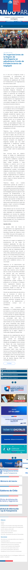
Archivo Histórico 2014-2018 (7, 529)
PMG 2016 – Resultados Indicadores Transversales (12, 534)
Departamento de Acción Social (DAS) (10, 544)
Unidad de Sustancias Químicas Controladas (11, 542)
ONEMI (2, 523)
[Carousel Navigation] (14, 382)
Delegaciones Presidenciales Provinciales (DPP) (12, 527)
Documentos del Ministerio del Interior (10, 549)
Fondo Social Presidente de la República (10, 546)
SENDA (2, 522)
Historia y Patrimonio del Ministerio (9, 530)
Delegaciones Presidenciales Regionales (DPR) (12, 525)
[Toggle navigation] (2, 26)
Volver (10, 363)
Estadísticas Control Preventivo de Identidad (11, 551)
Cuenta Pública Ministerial (7, 532)
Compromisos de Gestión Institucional (9, 547)
